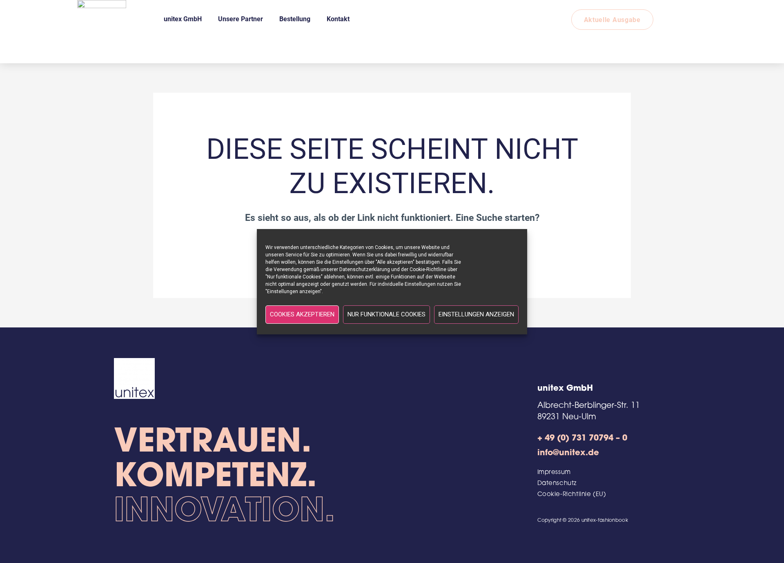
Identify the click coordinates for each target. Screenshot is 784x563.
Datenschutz (557, 484)
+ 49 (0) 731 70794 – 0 (582, 438)
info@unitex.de (568, 453)
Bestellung (294, 18)
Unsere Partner (240, 18)
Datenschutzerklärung (364, 269)
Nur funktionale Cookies (386, 314)
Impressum (554, 473)
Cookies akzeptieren (302, 314)
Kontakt (338, 18)
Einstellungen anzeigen (476, 314)
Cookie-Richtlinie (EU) (571, 495)
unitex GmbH (183, 18)
